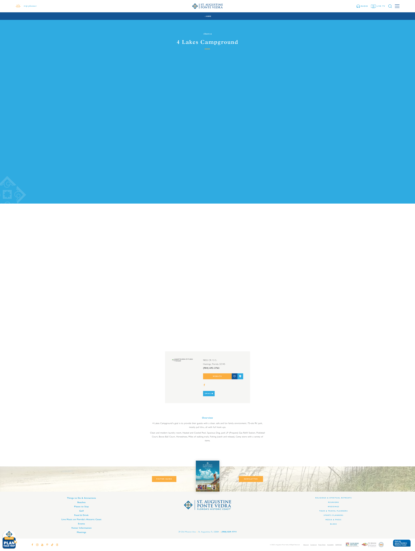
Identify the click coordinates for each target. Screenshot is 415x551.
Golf (81, 511)
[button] (402, 543)
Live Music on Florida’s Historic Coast (81, 519)
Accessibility (330, 545)
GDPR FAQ (338, 545)
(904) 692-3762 (211, 368)
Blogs (333, 524)
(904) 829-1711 (229, 532)
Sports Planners (333, 515)
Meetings (81, 532)
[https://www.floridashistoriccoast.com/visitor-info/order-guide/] (207, 476)
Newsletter (251, 479)
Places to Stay (81, 506)
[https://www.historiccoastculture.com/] (352, 544)
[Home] (207, 6)
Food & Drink (81, 515)
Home (208, 16)
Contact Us (313, 545)
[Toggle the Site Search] (390, 6)
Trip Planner (30, 6)
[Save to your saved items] (234, 376)
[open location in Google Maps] (184, 360)
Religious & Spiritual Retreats (333, 498)
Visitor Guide (164, 479)
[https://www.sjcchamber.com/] (368, 544)
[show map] (240, 376)
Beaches (81, 502)
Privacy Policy (322, 545)
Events (81, 523)
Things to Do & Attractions (81, 498)
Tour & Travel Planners (333, 511)
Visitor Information (81, 528)
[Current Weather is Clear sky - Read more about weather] (18, 6)
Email (208, 394)
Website (217, 376)
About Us (306, 545)
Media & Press (334, 520)
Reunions (333, 502)
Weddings (333, 507)
